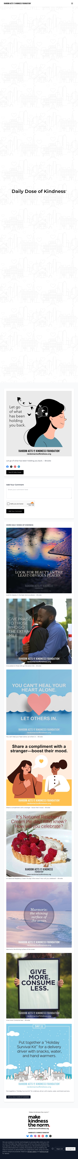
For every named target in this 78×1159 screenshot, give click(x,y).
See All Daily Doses (15, 472)
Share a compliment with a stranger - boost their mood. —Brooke (28, 807)
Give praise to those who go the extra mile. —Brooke (23, 666)
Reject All (60, 1149)
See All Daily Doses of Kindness (18, 1097)
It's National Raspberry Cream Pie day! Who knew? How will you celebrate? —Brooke (34, 878)
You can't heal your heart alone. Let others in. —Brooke (24, 737)
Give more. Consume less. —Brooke (18, 1020)
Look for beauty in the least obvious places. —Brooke (23, 595)
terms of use (44, 1151)
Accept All (70, 1149)
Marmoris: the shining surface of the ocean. (20, 949)
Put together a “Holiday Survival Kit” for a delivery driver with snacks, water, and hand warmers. (38, 1091)
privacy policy (32, 1151)
